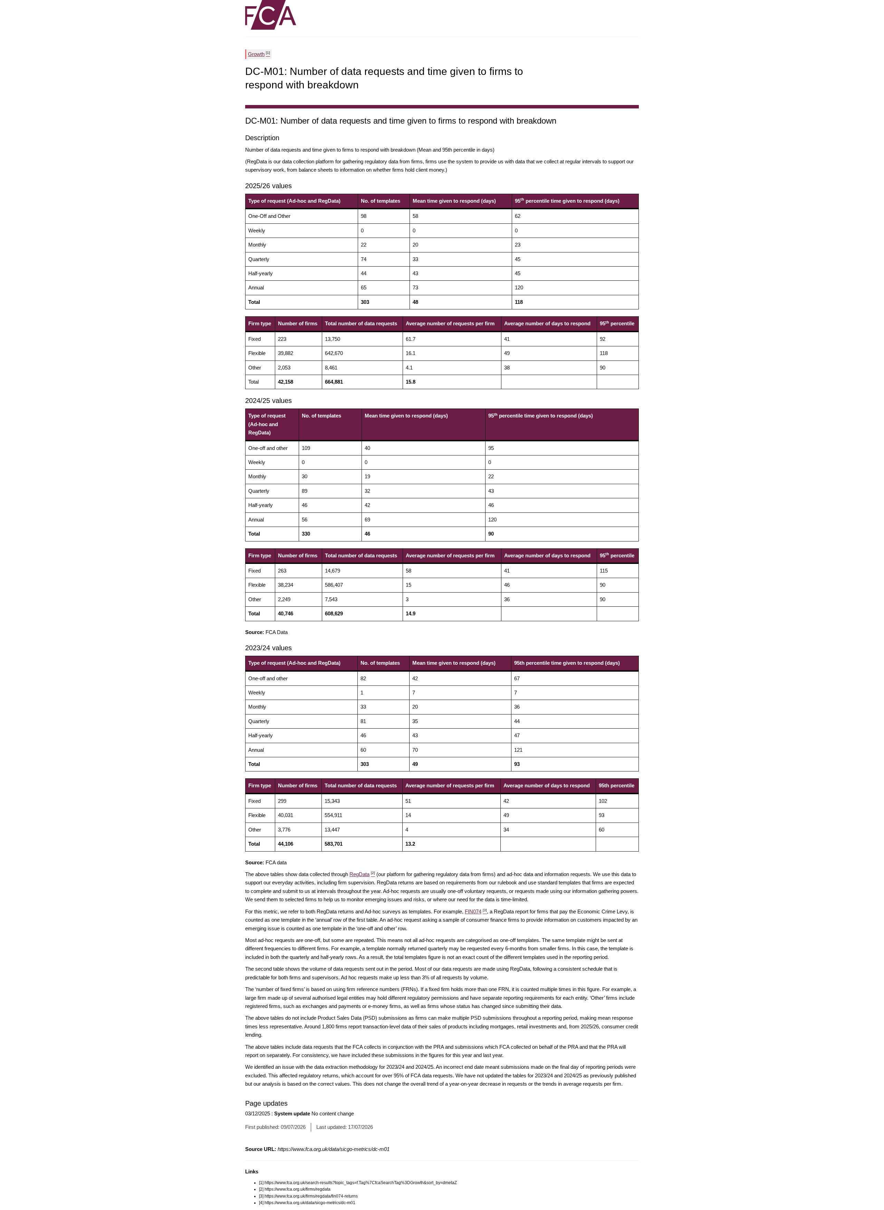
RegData (362, 874)
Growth (259, 54)
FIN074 (476, 911)
